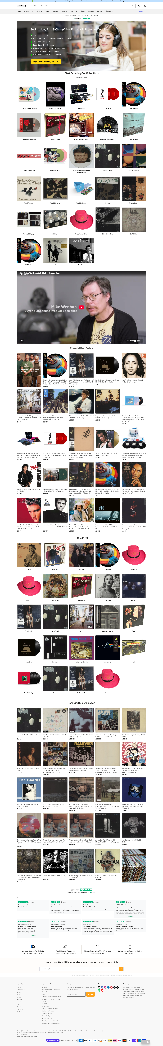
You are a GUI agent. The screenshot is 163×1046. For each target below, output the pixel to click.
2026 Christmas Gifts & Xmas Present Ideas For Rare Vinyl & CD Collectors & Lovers (38, 1032)
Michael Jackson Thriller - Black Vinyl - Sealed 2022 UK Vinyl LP (81, 417)
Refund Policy (46, 1006)
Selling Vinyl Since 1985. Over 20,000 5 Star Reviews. (81, 15)
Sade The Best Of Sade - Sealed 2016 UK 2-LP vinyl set (132, 381)
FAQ (62, 1032)
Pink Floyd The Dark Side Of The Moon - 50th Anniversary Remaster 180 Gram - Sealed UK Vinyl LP (28, 455)
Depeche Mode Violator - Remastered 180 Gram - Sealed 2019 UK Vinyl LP (134, 527)
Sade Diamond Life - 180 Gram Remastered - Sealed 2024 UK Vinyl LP (107, 527)
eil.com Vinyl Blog (47, 1018)
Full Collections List (46, 1031)
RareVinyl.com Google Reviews (51, 1023)
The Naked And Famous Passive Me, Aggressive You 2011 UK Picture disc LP (29, 842)
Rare (47, 11)
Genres (39, 11)
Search (19, 1031)
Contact (109, 11)
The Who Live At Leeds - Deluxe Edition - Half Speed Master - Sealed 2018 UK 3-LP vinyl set (81, 455)
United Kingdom (67, 1040)
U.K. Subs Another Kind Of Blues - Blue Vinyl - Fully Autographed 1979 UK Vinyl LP (133, 806)
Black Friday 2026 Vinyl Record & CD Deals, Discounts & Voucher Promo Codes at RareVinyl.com (77, 1031)
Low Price (74, 11)
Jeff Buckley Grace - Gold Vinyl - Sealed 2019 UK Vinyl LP (106, 454)
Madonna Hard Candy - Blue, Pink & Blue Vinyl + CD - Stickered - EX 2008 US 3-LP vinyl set (133, 770)
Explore (64, 11)
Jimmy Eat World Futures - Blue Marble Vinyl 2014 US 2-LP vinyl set (107, 841)
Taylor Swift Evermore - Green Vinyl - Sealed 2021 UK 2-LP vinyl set (55, 490)
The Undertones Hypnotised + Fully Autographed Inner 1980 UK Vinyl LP (81, 841)
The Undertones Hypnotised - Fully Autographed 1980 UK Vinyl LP (54, 841)
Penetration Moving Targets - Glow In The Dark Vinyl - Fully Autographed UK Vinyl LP (54, 770)
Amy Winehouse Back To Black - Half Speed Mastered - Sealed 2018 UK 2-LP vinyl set (81, 382)
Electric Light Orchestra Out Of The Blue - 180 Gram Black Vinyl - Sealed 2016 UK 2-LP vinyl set (107, 491)
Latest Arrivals (29, 11)
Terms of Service (47, 1013)
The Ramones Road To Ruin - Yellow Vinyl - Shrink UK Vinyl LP (81, 769)
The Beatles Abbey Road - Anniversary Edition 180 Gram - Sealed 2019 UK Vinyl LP (53, 418)
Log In (143, 11)
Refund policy (36, 1031)
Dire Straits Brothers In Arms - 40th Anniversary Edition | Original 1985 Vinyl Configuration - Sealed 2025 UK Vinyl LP (133, 418)
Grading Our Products (48, 1011)
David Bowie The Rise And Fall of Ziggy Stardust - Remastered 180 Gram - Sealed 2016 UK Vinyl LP (80, 491)
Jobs (43, 994)
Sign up (90, 994)
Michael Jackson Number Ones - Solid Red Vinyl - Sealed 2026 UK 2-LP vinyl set (54, 455)
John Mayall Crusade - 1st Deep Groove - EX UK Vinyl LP (105, 736)
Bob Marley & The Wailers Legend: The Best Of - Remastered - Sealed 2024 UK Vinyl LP (133, 491)
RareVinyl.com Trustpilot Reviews (52, 1021)
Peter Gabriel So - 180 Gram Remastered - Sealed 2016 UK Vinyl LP (55, 527)
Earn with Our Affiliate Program (51, 996)
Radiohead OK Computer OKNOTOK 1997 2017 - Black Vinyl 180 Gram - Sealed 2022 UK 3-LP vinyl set (134, 455)
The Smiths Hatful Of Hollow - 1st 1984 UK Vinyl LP (28, 805)
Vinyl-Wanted (39, 953)
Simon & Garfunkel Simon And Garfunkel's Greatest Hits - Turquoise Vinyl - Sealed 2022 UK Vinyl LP (81, 527)
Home (19, 11)
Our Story (100, 11)
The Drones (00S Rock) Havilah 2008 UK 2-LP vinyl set (53, 805)
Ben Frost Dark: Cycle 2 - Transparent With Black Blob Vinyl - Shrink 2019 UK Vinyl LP (29, 877)
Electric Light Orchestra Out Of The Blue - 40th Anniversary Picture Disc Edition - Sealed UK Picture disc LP (55, 382)
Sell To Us (91, 11)
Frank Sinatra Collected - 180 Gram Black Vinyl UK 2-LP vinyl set (107, 381)
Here (84, 77)
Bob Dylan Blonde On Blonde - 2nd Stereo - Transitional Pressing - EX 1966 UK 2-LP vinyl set (80, 806)
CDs (82, 11)
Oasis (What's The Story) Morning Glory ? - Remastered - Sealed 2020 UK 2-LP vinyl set (29, 418)
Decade (55, 11)
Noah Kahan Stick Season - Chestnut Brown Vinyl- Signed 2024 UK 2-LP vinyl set (107, 806)
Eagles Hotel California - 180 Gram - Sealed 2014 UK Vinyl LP (107, 417)
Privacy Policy (46, 1016)
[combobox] (79, 6)
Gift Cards (45, 1003)
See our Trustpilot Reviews (50, 1008)
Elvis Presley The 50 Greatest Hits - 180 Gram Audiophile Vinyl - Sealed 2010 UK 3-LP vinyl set (28, 527)
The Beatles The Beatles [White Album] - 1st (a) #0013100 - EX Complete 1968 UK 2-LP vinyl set (106, 770)
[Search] (133, 6)
